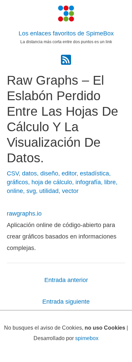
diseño (49, 173)
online (15, 190)
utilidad (49, 190)
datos (29, 173)
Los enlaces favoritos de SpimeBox (66, 33)
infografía (88, 182)
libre (110, 182)
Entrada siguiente (66, 301)
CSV (13, 173)
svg (31, 190)
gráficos (17, 182)
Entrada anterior (66, 279)
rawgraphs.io (24, 213)
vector (70, 190)
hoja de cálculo (51, 182)
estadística (94, 173)
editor (69, 173)
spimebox (86, 338)
